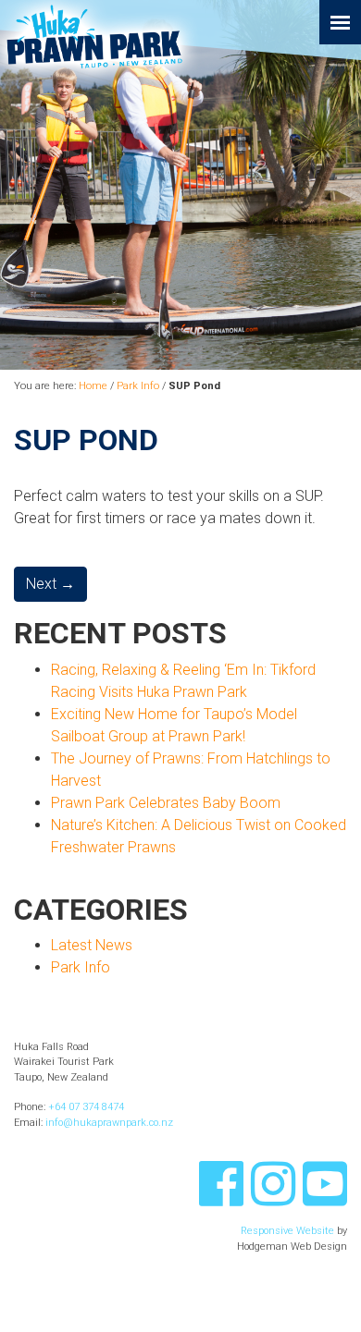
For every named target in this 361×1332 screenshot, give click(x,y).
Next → (50, 584)
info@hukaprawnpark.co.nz (109, 1123)
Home (93, 386)
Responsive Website (287, 1231)
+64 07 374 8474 (86, 1107)
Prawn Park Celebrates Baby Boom (165, 803)
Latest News (91, 945)
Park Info (138, 386)
